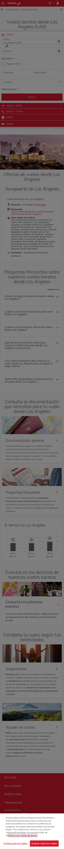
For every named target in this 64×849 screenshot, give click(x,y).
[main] (32, 831)
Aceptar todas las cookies (44, 843)
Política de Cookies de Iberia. (22, 835)
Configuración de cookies (15, 843)
